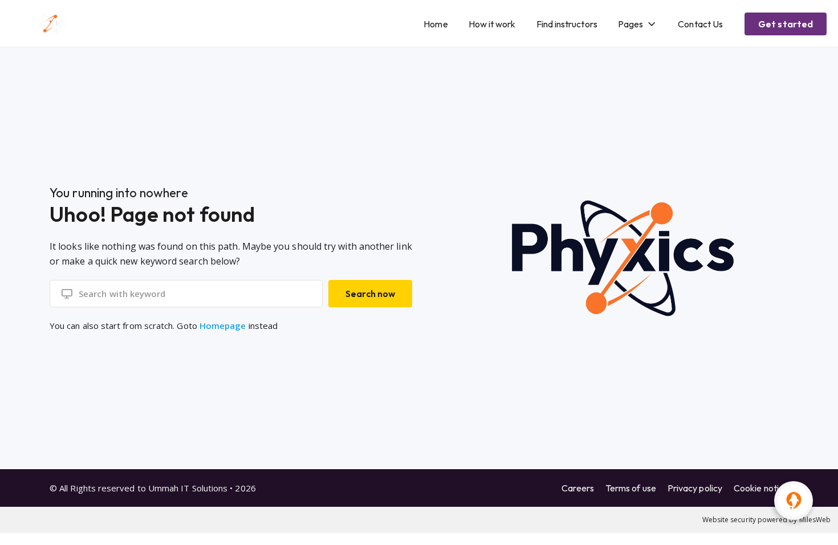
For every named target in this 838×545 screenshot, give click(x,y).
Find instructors (566, 24)
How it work (492, 24)
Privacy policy (695, 488)
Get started (785, 24)
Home (436, 24)
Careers (578, 488)
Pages (630, 24)
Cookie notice (761, 488)
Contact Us (700, 24)
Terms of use (630, 488)
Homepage (223, 325)
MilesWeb (815, 519)
